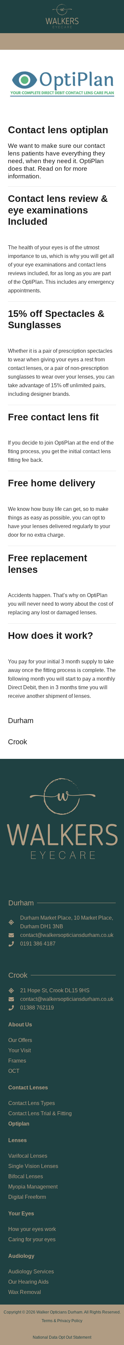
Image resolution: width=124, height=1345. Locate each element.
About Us (20, 1024)
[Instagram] (115, 41)
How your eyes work (32, 1229)
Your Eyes (21, 1213)
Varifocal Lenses (27, 1156)
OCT (14, 1071)
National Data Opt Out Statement (62, 1337)
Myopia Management (33, 1187)
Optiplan (18, 1124)
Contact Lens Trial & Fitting (40, 1113)
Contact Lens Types (31, 1103)
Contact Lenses (28, 1087)
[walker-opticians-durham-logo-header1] (62, 16)
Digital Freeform (27, 1197)
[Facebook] (106, 41)
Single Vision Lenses (33, 1166)
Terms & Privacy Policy (62, 1320)
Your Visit (19, 1050)
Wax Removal (24, 1292)
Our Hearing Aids (28, 1282)
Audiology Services (31, 1271)
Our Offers (20, 1040)
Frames (17, 1061)
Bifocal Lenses (25, 1176)
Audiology (21, 1256)
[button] (10, 41)
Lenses (17, 1140)
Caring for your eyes (32, 1239)
